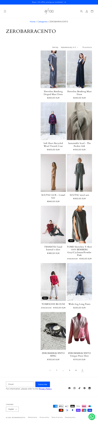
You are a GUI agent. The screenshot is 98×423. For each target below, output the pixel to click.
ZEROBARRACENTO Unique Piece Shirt (79, 354)
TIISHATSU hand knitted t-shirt (53, 248)
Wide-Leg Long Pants (79, 304)
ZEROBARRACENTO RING (53, 354)
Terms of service (57, 417)
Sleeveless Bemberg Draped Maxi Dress (53, 93)
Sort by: (55, 47)
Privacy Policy (45, 389)
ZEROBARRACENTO (18, 417)
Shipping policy (70, 417)
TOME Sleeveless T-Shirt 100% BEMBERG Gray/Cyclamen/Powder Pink (79, 251)
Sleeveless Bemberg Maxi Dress (79, 93)
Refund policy (32, 417)
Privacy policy (44, 417)
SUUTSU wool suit (79, 195)
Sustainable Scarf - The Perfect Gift (79, 145)
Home (32, 21)
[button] (5, 11)
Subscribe (42, 384)
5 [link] (82, 370)
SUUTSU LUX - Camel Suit (53, 196)
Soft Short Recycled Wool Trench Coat (53, 145)
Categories (43, 21)
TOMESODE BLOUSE (53, 304)
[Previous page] (50, 370)
